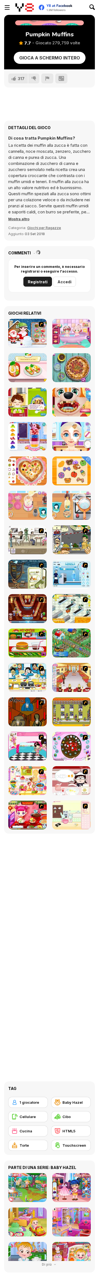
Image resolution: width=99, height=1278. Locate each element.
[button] (18, 219)
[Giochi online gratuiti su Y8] (24, 7)
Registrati (38, 281)
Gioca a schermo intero (49, 58)
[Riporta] (47, 78)
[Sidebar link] (7, 7)
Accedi (64, 281)
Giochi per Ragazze (44, 227)
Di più (47, 1264)
